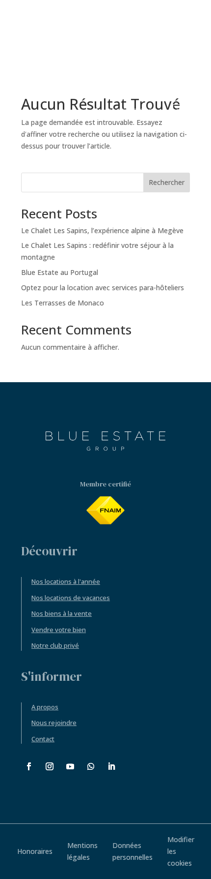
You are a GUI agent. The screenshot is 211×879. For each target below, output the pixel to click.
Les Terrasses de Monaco (62, 302)
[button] (187, 111)
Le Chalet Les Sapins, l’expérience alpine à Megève (102, 230)
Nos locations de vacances (70, 597)
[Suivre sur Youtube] (70, 766)
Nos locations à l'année (65, 581)
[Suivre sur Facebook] (29, 766)
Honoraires (35, 851)
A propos (44, 706)
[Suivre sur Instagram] (49, 766)
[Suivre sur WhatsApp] (91, 766)
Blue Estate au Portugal (59, 272)
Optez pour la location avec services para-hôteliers (102, 287)
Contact (42, 738)
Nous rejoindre (54, 722)
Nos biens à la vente (61, 613)
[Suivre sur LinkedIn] (111, 766)
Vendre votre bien (58, 629)
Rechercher (167, 182)
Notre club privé (55, 645)
